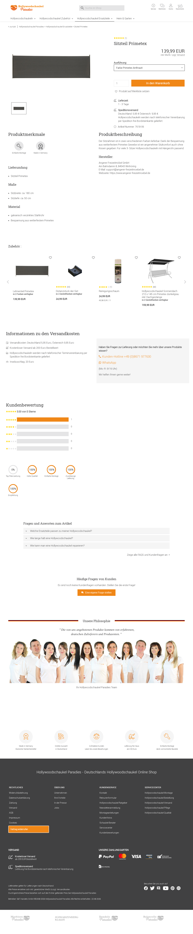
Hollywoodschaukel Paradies (31, 26)
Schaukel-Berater (108, 822)
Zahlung (13, 802)
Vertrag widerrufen (19, 829)
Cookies (13, 822)
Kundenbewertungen (109, 832)
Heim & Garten (124, 18)
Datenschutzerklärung (19, 797)
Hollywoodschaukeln (22, 18)
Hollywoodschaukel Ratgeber (113, 802)
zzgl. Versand (178, 55)
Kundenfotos (106, 817)
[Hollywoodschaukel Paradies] (28, 7)
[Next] (184, 284)
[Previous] (8, 284)
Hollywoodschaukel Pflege (157, 807)
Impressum (14, 817)
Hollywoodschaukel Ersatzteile (93, 18)
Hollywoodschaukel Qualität (158, 812)
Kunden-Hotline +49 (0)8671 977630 (126, 356)
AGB (11, 812)
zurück (13, 26)
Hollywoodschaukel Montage (158, 792)
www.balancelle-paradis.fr (153, 918)
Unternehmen (60, 792)
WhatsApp (109, 362)
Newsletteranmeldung (110, 807)
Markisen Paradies (20, 918)
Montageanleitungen (109, 812)
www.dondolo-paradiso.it (108, 918)
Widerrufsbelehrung (18, 792)
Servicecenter (106, 827)
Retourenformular (108, 797)
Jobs (56, 807)
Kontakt (103, 792)
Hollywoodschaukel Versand (158, 802)
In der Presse (60, 802)
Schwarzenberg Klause (67, 918)
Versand (13, 807)
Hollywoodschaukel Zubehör (55, 18)
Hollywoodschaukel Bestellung (159, 797)
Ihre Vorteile (59, 797)
